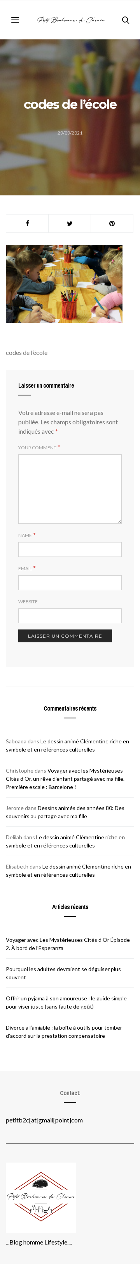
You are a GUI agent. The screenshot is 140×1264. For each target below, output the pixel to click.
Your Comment (37, 447)
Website (28, 602)
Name (25, 535)
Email (25, 568)
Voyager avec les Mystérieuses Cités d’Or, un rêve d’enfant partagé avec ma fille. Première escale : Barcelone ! (65, 778)
